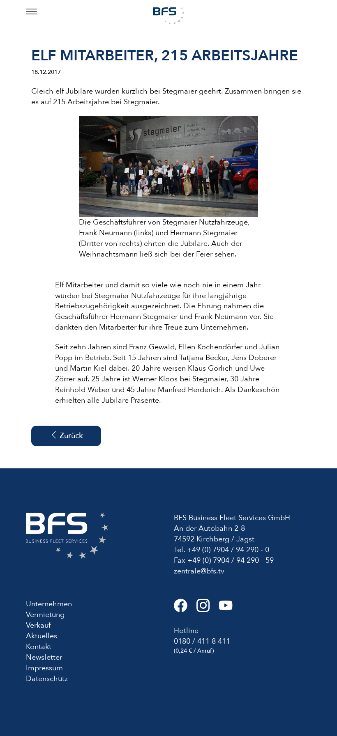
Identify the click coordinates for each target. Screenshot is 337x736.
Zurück (70, 436)
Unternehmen (49, 604)
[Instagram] (207, 609)
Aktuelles (41, 636)
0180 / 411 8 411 (202, 641)
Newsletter (44, 657)
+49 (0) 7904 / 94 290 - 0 (228, 550)
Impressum (44, 668)
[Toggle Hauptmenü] (31, 12)
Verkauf (38, 625)
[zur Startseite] (168, 15)
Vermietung (45, 615)
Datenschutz (47, 679)
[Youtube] (229, 609)
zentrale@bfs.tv (199, 571)
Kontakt (38, 647)
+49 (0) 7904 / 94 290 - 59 (230, 560)
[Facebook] (185, 609)
